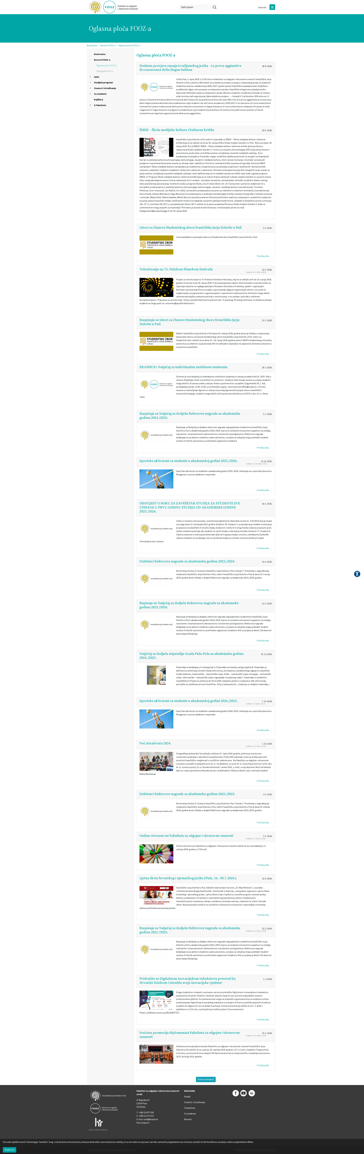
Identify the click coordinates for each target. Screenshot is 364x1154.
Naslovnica (92, 45)
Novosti (188, 1119)
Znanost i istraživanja (105, 88)
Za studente (100, 94)
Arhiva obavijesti (206, 1079)
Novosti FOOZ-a (108, 45)
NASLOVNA (189, 1091)
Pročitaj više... (263, 256)
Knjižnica (98, 99)
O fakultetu (100, 105)
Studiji (187, 1096)
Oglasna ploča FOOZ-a (129, 45)
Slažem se (9, 1149)
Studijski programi (103, 82)
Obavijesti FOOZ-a (104, 71)
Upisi (96, 76)
